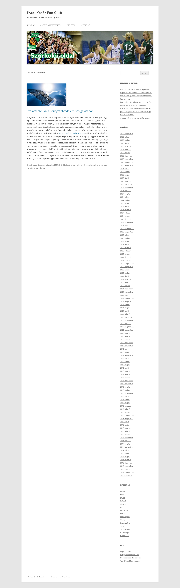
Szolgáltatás (125, 529)
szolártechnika (39, 168)
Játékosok (71, 25)
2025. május (125, 175)
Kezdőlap (31, 25)
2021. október (125, 295)
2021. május (125, 308)
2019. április (124, 368)
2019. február (125, 374)
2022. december (126, 257)
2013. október (125, 469)
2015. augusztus (126, 418)
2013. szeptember (127, 472)
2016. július (124, 396)
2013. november (126, 466)
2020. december (126, 317)
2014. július (124, 450)
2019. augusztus (126, 355)
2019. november (126, 346)
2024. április (124, 206)
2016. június (125, 399)
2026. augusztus (126, 134)
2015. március (125, 428)
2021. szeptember (127, 298)
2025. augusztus (126, 165)
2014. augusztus (126, 447)
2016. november (126, 393)
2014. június (125, 453)
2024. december (126, 184)
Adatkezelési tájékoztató (36, 577)
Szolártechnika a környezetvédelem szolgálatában (60, 111)
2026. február (125, 149)
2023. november (126, 222)
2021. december (126, 289)
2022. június (125, 270)
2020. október (125, 323)
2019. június (125, 361)
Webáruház (124, 535)
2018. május (125, 390)
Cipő (122, 494)
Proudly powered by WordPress (58, 577)
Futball (123, 501)
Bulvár (122, 491)
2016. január (125, 412)
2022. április (124, 276)
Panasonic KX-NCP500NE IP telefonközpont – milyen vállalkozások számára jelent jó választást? (135, 111)
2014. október (125, 441)
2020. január (125, 339)
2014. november (126, 437)
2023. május (125, 241)
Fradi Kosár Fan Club (44, 12)
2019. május (125, 365)
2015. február (125, 431)
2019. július (124, 358)
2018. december (126, 380)
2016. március (125, 406)
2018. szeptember (127, 387)
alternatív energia (96, 165)
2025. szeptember (127, 162)
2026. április (124, 143)
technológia (77, 165)
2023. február (125, 251)
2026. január (125, 153)
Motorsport (125, 516)
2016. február (125, 409)
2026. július (124, 137)
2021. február (125, 314)
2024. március (125, 209)
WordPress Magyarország (130, 561)
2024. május (125, 203)
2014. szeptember (127, 444)
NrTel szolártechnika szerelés (72, 133)
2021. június (125, 304)
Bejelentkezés (125, 551)
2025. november (126, 159)
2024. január (125, 216)
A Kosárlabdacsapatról (50, 25)
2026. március (125, 146)
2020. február (125, 336)
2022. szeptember (127, 263)
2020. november (126, 320)
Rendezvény (125, 523)
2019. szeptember (127, 352)
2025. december (126, 156)
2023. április (124, 244)
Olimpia (123, 520)
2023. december (126, 219)
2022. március (125, 279)
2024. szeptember (127, 194)
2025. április (124, 178)
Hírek (122, 507)
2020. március (125, 333)
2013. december (126, 463)
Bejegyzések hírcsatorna (129, 554)
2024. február (125, 213)
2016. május (125, 403)
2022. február (125, 282)
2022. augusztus (126, 266)
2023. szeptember (127, 228)
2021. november (126, 292)
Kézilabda (124, 510)
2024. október (125, 190)
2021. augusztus (126, 301)
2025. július (124, 168)
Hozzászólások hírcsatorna (130, 558)
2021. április (124, 311)
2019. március (125, 371)
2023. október (125, 225)
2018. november (126, 384)
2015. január (125, 434)
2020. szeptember (127, 327)
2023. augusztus (126, 232)
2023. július (124, 235)
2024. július (124, 197)
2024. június (125, 200)
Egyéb (122, 497)
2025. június (125, 172)
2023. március (125, 247)
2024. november (126, 187)
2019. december (126, 342)
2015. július (124, 422)
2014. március (125, 460)
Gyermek (123, 504)
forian (35, 165)
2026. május (125, 140)
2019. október (125, 349)
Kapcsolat (85, 25)
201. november (126, 475)
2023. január (125, 254)
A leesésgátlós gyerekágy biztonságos (135, 118)
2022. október (125, 260)
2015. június (125, 425)
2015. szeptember (127, 415)
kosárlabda (124, 513)
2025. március (125, 181)
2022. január (125, 285)
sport (122, 526)
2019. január (125, 377)
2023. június (125, 238)
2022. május (125, 273)
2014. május (125, 456)
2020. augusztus (126, 330)
